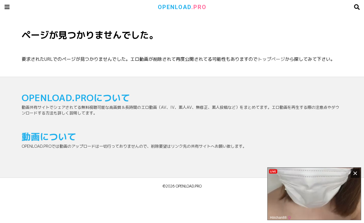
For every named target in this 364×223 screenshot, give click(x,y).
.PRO (182, 7)
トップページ (271, 59)
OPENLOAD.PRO (189, 186)
